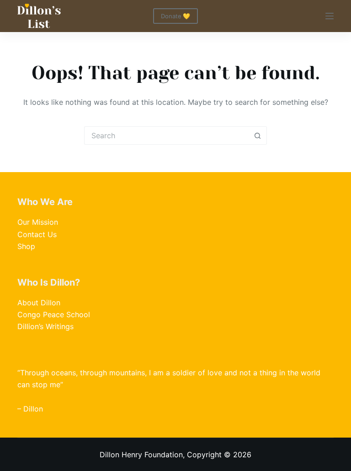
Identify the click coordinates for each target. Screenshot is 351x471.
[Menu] (329, 16)
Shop (26, 246)
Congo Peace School (53, 314)
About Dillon (38, 302)
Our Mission (37, 222)
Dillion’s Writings (45, 326)
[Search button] (258, 135)
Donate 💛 (175, 16)
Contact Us (37, 234)
